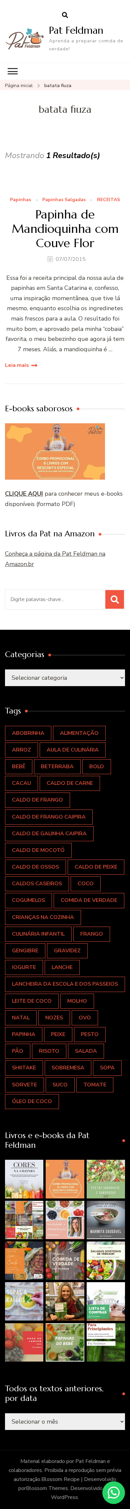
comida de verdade (89, 900)
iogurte (24, 967)
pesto (90, 1034)
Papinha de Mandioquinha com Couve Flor (65, 228)
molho (77, 1001)
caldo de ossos (35, 867)
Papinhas (20, 199)
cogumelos (28, 900)
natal (21, 1017)
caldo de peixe (96, 867)
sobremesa (68, 1067)
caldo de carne (70, 783)
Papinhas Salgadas (64, 199)
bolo (96, 766)
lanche (62, 967)
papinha (23, 1034)
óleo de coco (32, 1101)
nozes (54, 1017)
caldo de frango (37, 800)
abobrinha (28, 733)
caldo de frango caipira (49, 817)
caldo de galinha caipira (49, 833)
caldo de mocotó (38, 850)
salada (86, 1051)
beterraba (57, 766)
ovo (85, 1017)
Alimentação (79, 733)
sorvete (24, 1084)
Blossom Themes (47, 1488)
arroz (21, 749)
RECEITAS (108, 199)
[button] (24, 1179)
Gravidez (67, 950)
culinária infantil (38, 934)
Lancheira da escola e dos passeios (65, 984)
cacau (21, 783)
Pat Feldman (76, 30)
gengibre (25, 950)
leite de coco (32, 1001)
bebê (18, 766)
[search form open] (65, 15)
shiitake (24, 1067)
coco (86, 883)
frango (91, 934)
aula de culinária (73, 749)
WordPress (64, 1497)
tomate (94, 1084)
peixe (58, 1034)
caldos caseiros (37, 883)
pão (17, 1051)
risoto (49, 1051)
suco (60, 1084)
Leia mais (17, 365)
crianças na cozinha (43, 917)
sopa (107, 1067)
